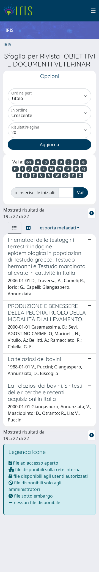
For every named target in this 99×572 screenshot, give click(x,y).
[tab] (14, 228)
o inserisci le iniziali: (35, 193)
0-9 (28, 162)
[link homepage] (20, 10)
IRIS (7, 44)
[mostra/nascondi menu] (93, 10)
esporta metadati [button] (58, 228)
